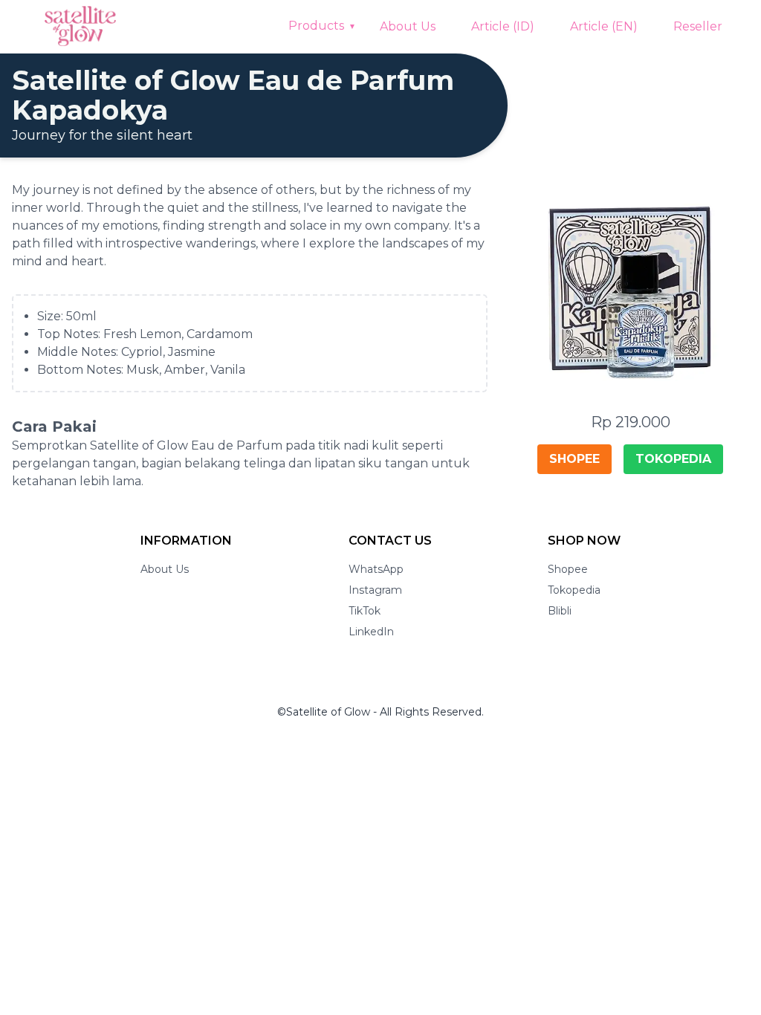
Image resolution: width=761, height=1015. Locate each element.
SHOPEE (574, 459)
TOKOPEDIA (673, 459)
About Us (407, 26)
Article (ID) (502, 26)
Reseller (697, 26)
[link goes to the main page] (80, 26)
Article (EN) (604, 26)
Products (316, 26)
